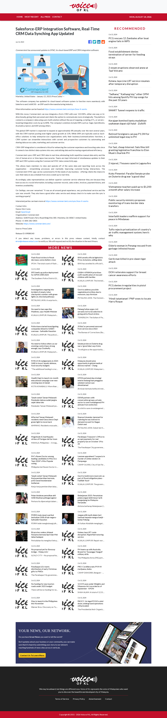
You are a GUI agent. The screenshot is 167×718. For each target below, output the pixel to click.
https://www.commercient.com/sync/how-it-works (65, 109)
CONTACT (57, 17)
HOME (20, 17)
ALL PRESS (45, 17)
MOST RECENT (32, 17)
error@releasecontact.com (27, 241)
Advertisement (95, 699)
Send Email (25, 212)
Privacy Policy (79, 699)
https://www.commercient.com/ (37, 223)
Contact (108, 699)
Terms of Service (62, 699)
